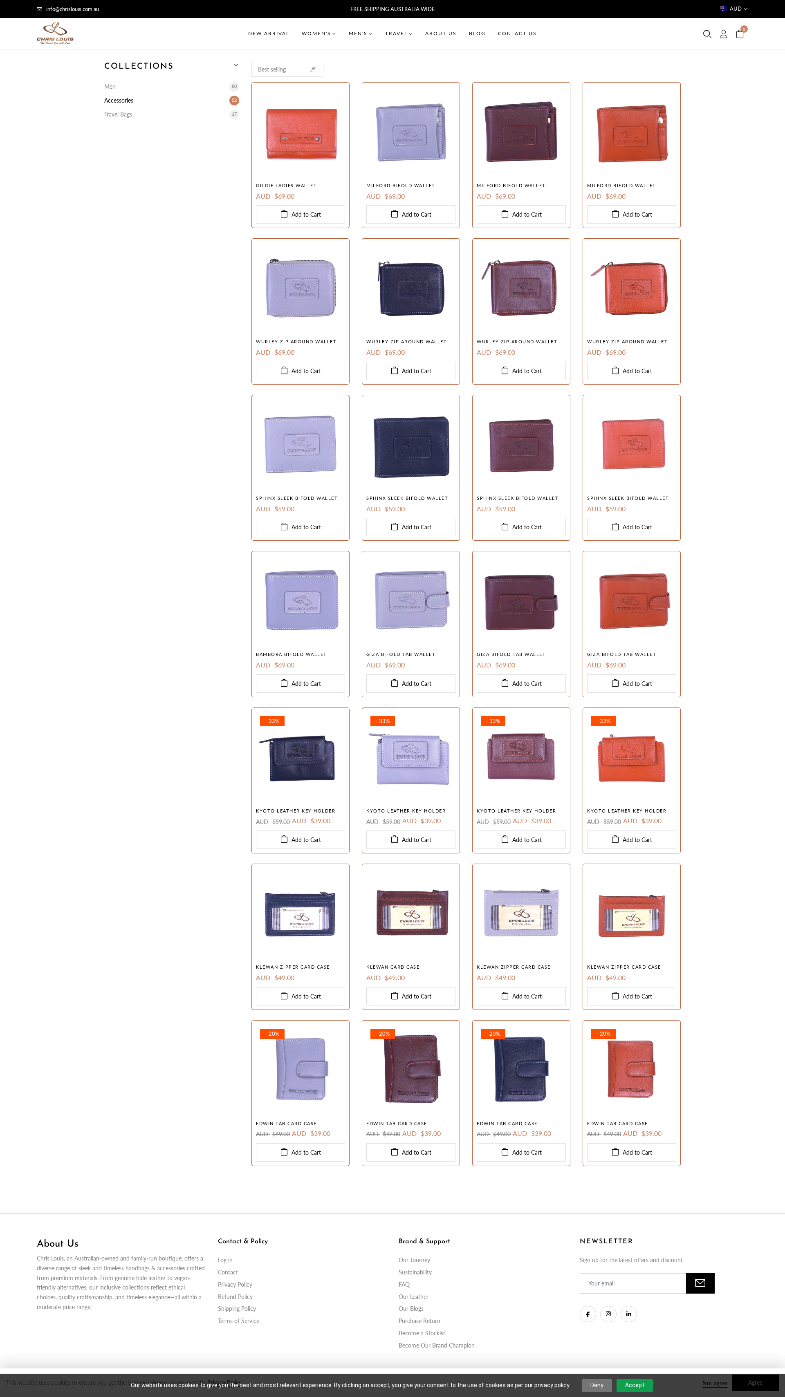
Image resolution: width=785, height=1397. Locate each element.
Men (170, 86)
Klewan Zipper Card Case (293, 966)
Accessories (170, 100)
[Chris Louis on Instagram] (608, 1314)
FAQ (404, 1284)
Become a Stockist (422, 1333)
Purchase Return (419, 1320)
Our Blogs (411, 1308)
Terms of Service (238, 1320)
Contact (228, 1272)
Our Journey (414, 1259)
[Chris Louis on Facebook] (588, 1314)
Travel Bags (170, 114)
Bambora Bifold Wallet (291, 654)
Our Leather (413, 1296)
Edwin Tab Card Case (286, 1123)
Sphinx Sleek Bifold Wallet (297, 498)
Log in (225, 1259)
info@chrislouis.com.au (72, 9)
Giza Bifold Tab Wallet (400, 654)
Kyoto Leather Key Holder (295, 810)
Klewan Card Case (392, 966)
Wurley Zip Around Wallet (296, 341)
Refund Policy (235, 1296)
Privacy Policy (235, 1284)
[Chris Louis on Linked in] (629, 1314)
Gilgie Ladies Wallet (286, 185)
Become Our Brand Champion (437, 1345)
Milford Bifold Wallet (400, 185)
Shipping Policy (237, 1308)
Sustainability (415, 1272)
